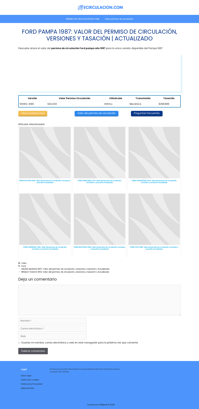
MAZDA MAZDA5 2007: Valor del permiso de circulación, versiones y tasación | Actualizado (65, 269)
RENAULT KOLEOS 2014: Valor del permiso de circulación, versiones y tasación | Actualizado (65, 272)
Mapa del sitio (27, 388)
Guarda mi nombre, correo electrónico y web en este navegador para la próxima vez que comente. (79, 342)
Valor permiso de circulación (119, 18)
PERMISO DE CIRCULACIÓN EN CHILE (82, 18)
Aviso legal (26, 375)
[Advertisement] (99, 72)
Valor (24, 263)
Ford (23, 266)
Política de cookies (30, 379)
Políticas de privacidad (31, 384)
